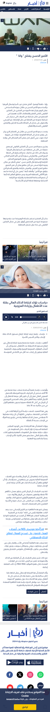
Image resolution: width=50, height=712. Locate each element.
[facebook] (9, 674)
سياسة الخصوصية (13, 699)
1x (12, 317)
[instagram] (30, 674)
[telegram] (20, 687)
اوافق (25, 707)
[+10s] (44, 317)
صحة (19, 9)
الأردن (26, 9)
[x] (20, 674)
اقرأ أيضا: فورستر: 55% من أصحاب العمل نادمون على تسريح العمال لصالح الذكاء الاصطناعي (27, 533)
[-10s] (39, 317)
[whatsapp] (40, 674)
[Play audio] (6, 317)
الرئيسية (46, 9)
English (9, 3)
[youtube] (10, 687)
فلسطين (11, 9)
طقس (2, 9)
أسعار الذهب (36, 9)
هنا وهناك (43, 62)
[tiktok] (30, 687)
